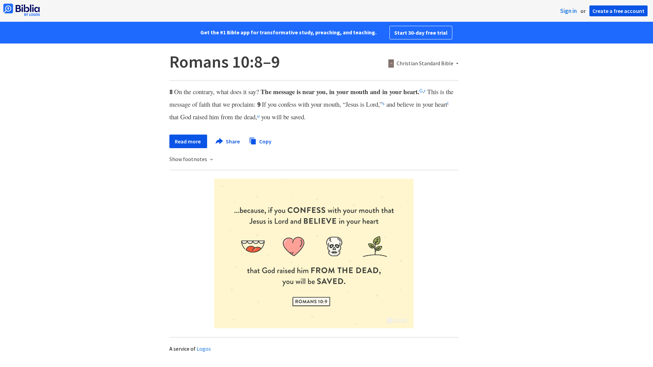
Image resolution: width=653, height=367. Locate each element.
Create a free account (618, 10)
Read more (188, 141)
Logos (204, 348)
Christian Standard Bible (425, 63)
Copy (264, 141)
